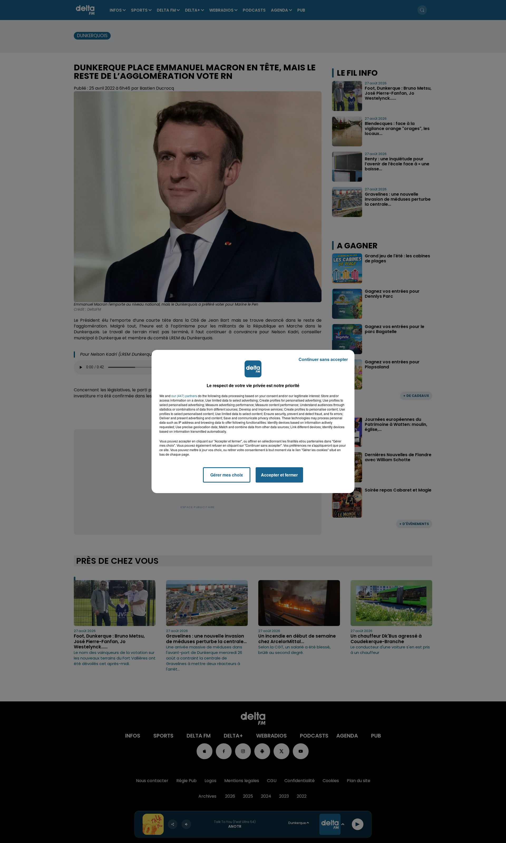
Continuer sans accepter (323, 359)
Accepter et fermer (279, 475)
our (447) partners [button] (184, 396)
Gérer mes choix (226, 475)
